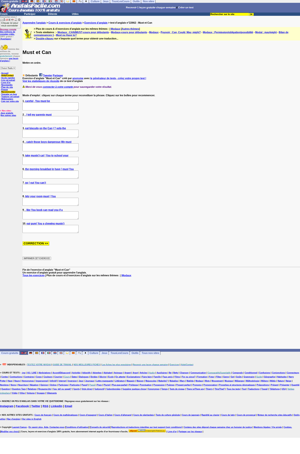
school (58, 155)
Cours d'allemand (122, 415)
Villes (22, 393)
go (26, 182)
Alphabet (107, 373)
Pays (99, 385)
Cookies (287, 427)
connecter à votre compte (58, 87)
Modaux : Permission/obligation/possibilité (228, 32)
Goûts (239, 377)
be (48, 101)
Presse (4, 89)
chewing (50, 223)
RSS (45, 406)
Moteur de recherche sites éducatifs (275, 415)
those (37, 141)
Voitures (31, 393)
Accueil (4, 73)
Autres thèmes (130, 29)
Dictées (94, 377)
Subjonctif (99, 389)
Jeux (104, 353)
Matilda (190, 381)
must (43, 101)
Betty (175, 373)
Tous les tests (233, 389)
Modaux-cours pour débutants (129, 32)
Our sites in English (31, 419)
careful (29, 101)
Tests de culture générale (168, 415)
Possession (159, 385)
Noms (13, 385)
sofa (59, 128)
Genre (226, 377)
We (63, 141)
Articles (143, 373)
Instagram (6, 406)
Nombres (4, 385)
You (37, 101)
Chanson (184, 373)
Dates (74, 377)
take (27, 155)
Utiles (75, 14)
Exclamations (133, 377)
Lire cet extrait (8, 80)
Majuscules (150, 381)
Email (68, 406)
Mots (207, 381)
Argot (135, 373)
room (39, 196)
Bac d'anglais (13, 419)
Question (5, 389)
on (40, 128)
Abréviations (44, 373)
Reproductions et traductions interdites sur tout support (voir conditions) (146, 427)
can (45, 210)
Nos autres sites (8, 115)
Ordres (53, 385)
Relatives (32, 389)
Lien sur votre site (10, 101)
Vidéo (15, 393)
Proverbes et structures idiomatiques (237, 385)
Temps (164, 389)
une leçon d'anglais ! (9, 59)
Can (50, 128)
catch (29, 141)
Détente (52, 14)
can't (43, 182)
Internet (62, 381)
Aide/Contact (7, 75)
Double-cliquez (45, 38)
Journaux (89, 381)
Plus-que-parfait (119, 385)
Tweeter (47, 75)
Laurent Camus (19, 427)
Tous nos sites (150, 353)
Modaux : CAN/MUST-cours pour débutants (83, 32)
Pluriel (107, 385)
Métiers (264, 381)
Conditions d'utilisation (77, 427)
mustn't (35, 155)
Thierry (209, 389)
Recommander (8, 92)
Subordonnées (113, 389)
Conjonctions (278, 373)
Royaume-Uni (44, 389)
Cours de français (43, 415)
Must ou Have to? (66, 35)
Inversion (72, 381)
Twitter (35, 406)
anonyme (77, 78)
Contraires (29, 377)
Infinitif (53, 381)
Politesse (133, 385)
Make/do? (163, 381)
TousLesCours (119, 353)
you (56, 210)
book (39, 210)
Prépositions (263, 385)
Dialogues (84, 377)
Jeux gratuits (7, 113)
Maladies (174, 381)
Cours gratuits (9, 353)
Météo (273, 381)
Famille (157, 377)
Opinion (44, 385)
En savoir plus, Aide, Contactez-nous (47, 427)
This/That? (220, 389)
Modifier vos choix (10, 431)
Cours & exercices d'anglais (65, 22)
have (57, 169)
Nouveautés (6, 85)
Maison (140, 381)
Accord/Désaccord (61, 373)
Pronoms (197, 385)
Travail (264, 389)
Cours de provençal (246, 415)
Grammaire (249, 377)
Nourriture (23, 385)
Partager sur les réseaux (190, 431)
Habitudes (282, 377)
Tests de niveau (177, 389)
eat (27, 128)
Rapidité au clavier (210, 415)
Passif (85, 385)
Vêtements (52, 393)
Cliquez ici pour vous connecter (9, 24)
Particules (75, 385)
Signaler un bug (9, 94)
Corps (39, 377)
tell (29, 114)
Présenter (284, 385)
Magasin (131, 381)
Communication (198, 373)
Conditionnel (251, 373)
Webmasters (7, 99)
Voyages (41, 393)
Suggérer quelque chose (134, 389)
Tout (244, 389)
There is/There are (195, 389)
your (65, 155)
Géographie (269, 377)
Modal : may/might (266, 32)
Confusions (264, 373)
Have (10, 381)
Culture (94, 353)
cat (42, 155)
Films (177, 377)
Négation (34, 385)
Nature (281, 381)
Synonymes (153, 389)
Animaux (118, 373)
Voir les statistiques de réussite (40, 81)
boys (44, 141)
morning (35, 169)
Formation (202, 377)
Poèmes (170, 385)
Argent (127, 373)
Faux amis (168, 377)
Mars (182, 381)
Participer (29, 14)
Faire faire (147, 377)
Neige (288, 381)
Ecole (111, 377)
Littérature (120, 381)
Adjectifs (86, 373)
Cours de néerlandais (143, 415)
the (45, 128)
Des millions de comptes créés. (8, 31)
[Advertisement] (161, 313)
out (32, 182)
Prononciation (210, 385)
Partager (58, 75)
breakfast (45, 169)
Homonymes (28, 381)
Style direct (87, 389)
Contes (4, 377)
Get (232, 377)
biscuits (34, 128)
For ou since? (188, 377)
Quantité (295, 385)
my (33, 114)
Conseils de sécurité (100, 427)
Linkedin (56, 406)
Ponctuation (146, 385)
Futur (211, 377)
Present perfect (183, 385)
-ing (23, 373)
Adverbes (97, 373)
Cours (4, 14)
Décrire (102, 377)
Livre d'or (5, 82)
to (52, 155)
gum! (34, 223)
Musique (229, 381)
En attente (120, 377)
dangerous (54, 141)
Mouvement (217, 381)
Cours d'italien (105, 415)
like (28, 210)
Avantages (6, 39)
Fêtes (218, 377)
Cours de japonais (191, 415)
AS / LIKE (32, 373)
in (53, 169)
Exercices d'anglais (96, 22)
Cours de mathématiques (65, 415)
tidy (27, 196)
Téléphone (275, 389)
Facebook (22, 406)
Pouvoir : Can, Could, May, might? (181, 32)
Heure (17, 381)
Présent (274, 385)
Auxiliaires (162, 373)
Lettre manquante (104, 381)
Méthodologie (252, 381)
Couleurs (48, 377)
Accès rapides (8, 78)
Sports (76, 389)
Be (170, 373)
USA (284, 389)
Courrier (58, 377)
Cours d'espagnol (88, 415)
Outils (135, 353)
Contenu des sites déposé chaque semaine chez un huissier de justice (218, 427)
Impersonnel (42, 381)
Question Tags (19, 389)
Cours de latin (228, 415)
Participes (63, 385)
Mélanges (239, 381)
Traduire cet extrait (10, 96)
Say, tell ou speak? (62, 389)
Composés (237, 373)
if (60, 210)
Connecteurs (293, 373)
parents (40, 114)
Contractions (16, 377)
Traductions (253, 389)
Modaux (115, 29)
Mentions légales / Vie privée (268, 427)
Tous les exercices (33, 275)
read (50, 210)
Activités (76, 373)
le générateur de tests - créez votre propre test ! (118, 78)
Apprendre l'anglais (34, 22)
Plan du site (7, 87)
